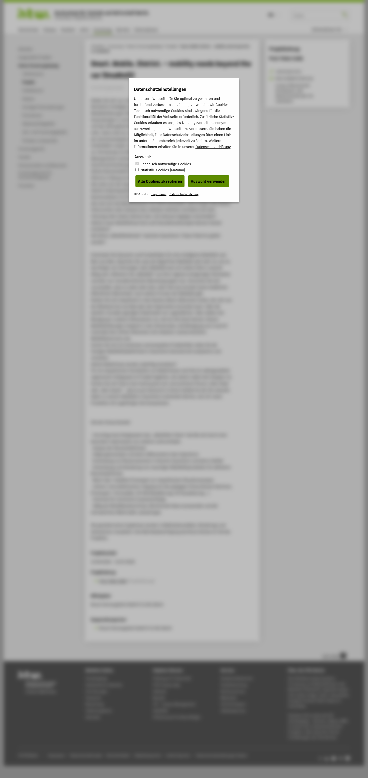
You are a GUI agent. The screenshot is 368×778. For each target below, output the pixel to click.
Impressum (158, 193)
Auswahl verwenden (209, 181)
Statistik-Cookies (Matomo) (163, 170)
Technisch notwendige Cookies (166, 164)
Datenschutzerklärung (213, 146)
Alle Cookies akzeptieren (160, 181)
